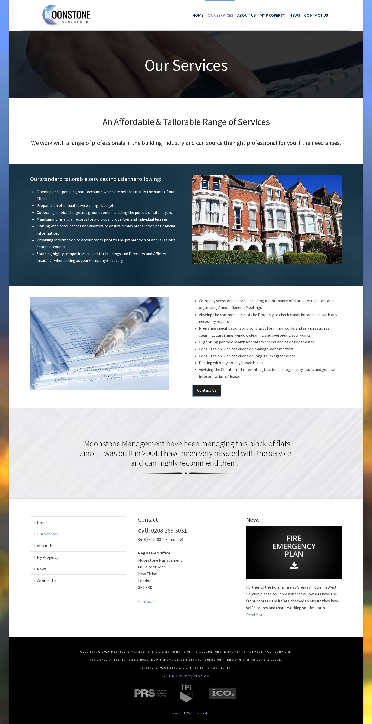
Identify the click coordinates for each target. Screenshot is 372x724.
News (41, 568)
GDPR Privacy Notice (186, 676)
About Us (45, 545)
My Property (47, 557)
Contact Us (206, 390)
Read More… (257, 615)
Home (42, 522)
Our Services (47, 533)
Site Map (171, 713)
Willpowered (197, 713)
